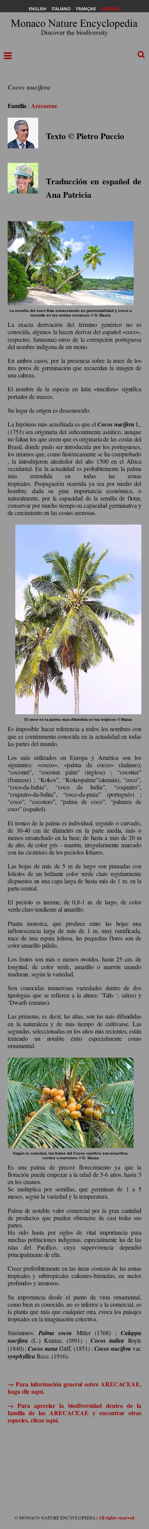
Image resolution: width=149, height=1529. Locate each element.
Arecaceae (44, 105)
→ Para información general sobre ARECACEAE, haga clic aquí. (74, 1388)
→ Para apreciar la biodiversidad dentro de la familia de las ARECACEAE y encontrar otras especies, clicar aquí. (74, 1412)
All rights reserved (116, 1517)
